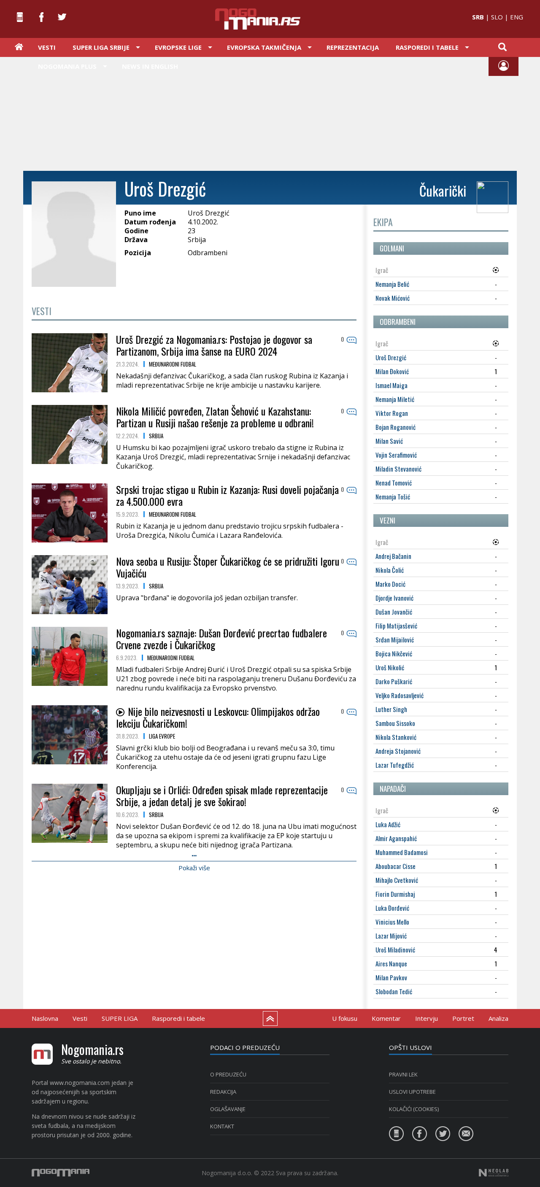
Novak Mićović (392, 297)
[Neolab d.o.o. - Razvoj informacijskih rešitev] (493, 1172)
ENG (516, 17)
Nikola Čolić (389, 570)
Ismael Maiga (391, 385)
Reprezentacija (353, 47)
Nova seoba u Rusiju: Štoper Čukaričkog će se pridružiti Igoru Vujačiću (227, 566)
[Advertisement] (270, 113)
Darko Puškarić (393, 681)
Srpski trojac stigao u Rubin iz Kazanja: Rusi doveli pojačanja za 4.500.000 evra (227, 495)
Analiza (498, 1018)
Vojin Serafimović (396, 454)
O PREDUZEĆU (228, 1074)
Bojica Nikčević (393, 653)
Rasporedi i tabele (178, 1018)
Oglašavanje (228, 1109)
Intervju (426, 1018)
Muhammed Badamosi (401, 852)
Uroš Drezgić (390, 357)
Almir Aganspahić (396, 838)
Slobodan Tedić (393, 991)
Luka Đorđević (392, 907)
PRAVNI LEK (403, 1074)
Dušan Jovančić (393, 611)
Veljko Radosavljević (399, 695)
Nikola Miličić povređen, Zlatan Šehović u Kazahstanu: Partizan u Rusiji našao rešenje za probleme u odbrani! (215, 416)
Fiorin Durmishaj (395, 893)
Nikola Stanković (395, 737)
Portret (463, 1018)
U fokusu (344, 1018)
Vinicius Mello (392, 921)
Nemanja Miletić (394, 399)
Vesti (47, 47)
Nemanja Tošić (392, 496)
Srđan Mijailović (394, 639)
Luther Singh (391, 709)
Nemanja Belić (392, 284)
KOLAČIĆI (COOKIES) (414, 1109)
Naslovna (45, 1018)
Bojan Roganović (395, 427)
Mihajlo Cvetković (396, 880)
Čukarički (442, 190)
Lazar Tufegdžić (394, 764)
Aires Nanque (391, 963)
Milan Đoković (392, 371)
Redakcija (223, 1091)
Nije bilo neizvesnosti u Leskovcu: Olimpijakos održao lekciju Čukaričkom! (218, 717)
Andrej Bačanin (393, 556)
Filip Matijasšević (396, 625)
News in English (150, 66)
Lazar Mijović (391, 935)
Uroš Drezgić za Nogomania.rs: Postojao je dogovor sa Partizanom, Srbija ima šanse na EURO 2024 (214, 345)
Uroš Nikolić (389, 667)
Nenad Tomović (393, 482)
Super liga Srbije (101, 47)
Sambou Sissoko (395, 723)
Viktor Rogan (391, 413)
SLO (497, 17)
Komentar (386, 1018)
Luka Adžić (387, 824)
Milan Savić (389, 440)
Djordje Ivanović (394, 597)
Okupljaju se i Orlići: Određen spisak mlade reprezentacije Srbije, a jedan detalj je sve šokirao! (222, 795)
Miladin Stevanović (398, 468)
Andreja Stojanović (398, 750)
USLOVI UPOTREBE (412, 1091)
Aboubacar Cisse (395, 866)
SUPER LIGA (120, 1018)
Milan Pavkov (391, 977)
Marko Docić (390, 583)
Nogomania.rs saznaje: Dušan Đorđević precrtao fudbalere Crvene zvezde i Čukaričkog (221, 638)
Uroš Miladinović (395, 949)
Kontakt (222, 1126)
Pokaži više (194, 867)
